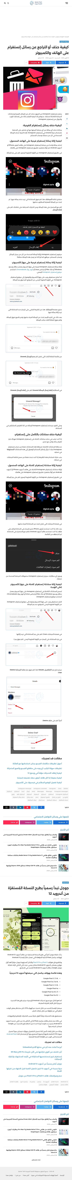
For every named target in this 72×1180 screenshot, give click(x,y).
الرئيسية (67, 36)
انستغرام (36, 794)
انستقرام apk (21, 794)
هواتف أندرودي (53, 1084)
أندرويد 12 (46, 1081)
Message (49, 791)
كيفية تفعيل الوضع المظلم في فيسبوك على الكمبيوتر (39, 783)
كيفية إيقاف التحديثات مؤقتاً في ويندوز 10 (45, 773)
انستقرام (29, 794)
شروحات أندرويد (64, 41)
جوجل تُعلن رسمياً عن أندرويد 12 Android (45, 1064)
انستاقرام (50, 794)
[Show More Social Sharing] (26, 62)
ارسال (28, 791)
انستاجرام (16, 791)
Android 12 (64, 1081)
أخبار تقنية (65, 882)
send (33, 791)
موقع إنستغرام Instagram (52, 272)
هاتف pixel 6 (14, 1081)
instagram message (24, 788)
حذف (36, 797)
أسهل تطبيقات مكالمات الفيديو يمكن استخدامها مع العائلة (37, 764)
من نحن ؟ (18, 1175)
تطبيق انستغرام (45, 797)
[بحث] (5, 3)
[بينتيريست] (67, 133)
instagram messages (61, 791)
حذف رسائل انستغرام (18, 797)
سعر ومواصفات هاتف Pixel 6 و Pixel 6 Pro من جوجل (40, 1076)
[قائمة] (66, 3)
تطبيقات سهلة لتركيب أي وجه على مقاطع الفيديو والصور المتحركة (34, 768)
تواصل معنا (9, 1175)
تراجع (13, 794)
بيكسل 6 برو (24, 1081)
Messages (40, 791)
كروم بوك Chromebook (24, 269)
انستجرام (43, 794)
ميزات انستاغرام (32, 800)
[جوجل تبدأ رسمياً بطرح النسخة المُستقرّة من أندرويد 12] (36, 929)
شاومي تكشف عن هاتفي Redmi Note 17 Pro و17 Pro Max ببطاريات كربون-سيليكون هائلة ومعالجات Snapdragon (32, 846)
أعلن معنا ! (26, 1175)
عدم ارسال (42, 800)
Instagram (52, 788)
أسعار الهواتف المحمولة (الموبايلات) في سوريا (44, 1175)
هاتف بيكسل (64, 1084)
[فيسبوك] (67, 119)
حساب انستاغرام (63, 800)
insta (59, 788)
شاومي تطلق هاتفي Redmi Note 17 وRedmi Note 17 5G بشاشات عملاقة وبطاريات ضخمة (32, 856)
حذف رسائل (30, 797)
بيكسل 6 (32, 1081)
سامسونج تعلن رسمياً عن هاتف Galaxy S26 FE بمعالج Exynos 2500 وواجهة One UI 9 (31, 867)
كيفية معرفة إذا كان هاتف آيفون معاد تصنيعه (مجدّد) (39, 778)
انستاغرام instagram (62, 794)
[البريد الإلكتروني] (67, 138)
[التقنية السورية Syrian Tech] (36, 3)
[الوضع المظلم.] (8, 3)
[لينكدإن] (67, 128)
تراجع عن (65, 797)
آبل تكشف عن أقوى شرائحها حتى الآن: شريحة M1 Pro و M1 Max (36, 1052)
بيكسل (39, 1081)
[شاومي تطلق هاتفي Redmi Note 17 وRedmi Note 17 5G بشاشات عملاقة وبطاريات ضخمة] (63, 857)
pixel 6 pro (54, 1081)
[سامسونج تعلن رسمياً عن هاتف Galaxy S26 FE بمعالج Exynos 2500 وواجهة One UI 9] (63, 867)
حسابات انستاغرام (52, 800)
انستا (23, 791)
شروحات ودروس (60, 36)
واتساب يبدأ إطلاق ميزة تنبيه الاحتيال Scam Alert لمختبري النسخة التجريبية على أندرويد (30, 836)
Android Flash (12, 1034)
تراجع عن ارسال (56, 797)
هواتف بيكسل (43, 1084)
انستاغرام (9, 791)
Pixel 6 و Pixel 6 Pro (40, 962)
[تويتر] (67, 124)
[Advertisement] (36, 21)
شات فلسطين (36, 1160)
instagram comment (40, 788)
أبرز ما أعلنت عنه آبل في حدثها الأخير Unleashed (42, 1047)
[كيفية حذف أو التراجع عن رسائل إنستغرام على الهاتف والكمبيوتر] (36, 88)
